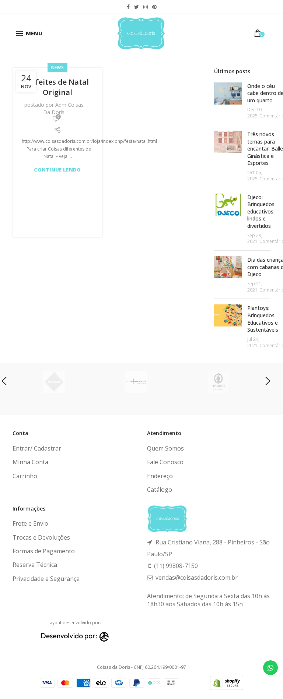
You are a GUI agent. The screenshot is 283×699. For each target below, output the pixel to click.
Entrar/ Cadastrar (37, 448)
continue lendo (57, 169)
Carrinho (25, 476)
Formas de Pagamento (44, 551)
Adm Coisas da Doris (63, 108)
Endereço (160, 476)
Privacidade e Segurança (46, 579)
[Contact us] (270, 667)
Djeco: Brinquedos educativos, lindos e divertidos (261, 211)
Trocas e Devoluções (41, 537)
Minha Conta (30, 462)
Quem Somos (165, 448)
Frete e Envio (30, 523)
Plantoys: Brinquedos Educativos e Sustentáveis (262, 318)
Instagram (145, 7)
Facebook (128, 7)
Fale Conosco (165, 462)
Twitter (136, 7)
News (57, 67)
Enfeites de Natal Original (58, 87)
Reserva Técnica (35, 565)
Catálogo (159, 490)
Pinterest (154, 7)
